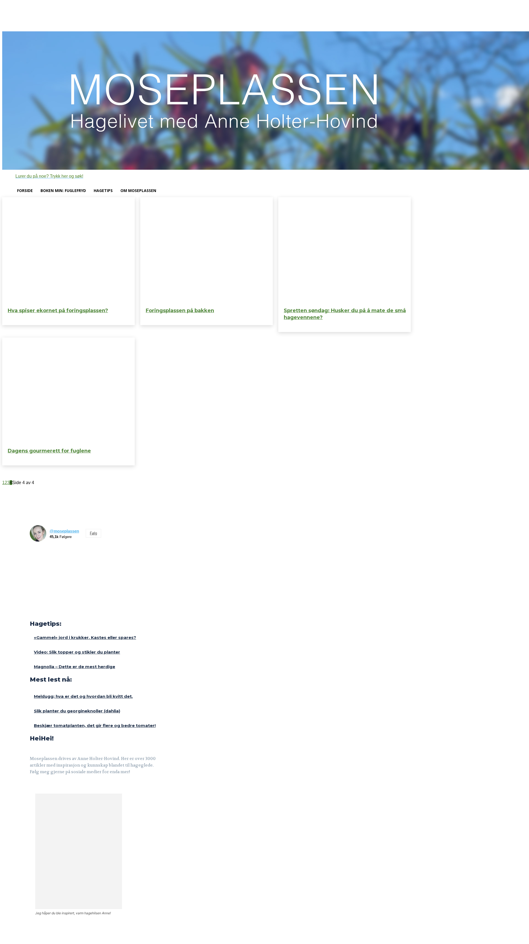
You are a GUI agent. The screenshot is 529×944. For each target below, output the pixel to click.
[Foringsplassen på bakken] (206, 250)
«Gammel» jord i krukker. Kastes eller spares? (85, 637)
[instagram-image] (39, 555)
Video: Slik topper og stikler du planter (77, 652)
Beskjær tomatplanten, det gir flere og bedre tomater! (95, 725)
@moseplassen (64, 531)
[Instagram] (46, 787)
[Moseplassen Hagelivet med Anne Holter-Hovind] (264, 100)
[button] (42, 176)
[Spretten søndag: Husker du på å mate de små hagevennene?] (344, 250)
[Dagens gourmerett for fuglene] (68, 390)
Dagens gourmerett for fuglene (49, 451)
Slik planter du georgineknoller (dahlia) (77, 711)
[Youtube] (59, 787)
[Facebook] (33, 787)
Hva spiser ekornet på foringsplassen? (58, 311)
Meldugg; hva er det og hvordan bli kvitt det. (83, 696)
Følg (93, 533)
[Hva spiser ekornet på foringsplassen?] (68, 250)
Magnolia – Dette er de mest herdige (74, 666)
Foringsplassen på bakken (180, 311)
